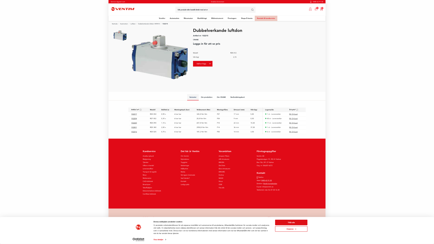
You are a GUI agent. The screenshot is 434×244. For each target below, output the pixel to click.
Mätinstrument (217, 18)
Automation (174, 18)
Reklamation (147, 178)
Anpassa (290, 229)
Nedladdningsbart (237, 97)
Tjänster (145, 162)
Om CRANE (221, 97)
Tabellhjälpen (147, 188)
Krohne (221, 175)
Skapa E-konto (246, 18)
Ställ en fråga (201, 64)
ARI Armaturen (224, 159)
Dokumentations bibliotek (152, 191)
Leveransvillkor (148, 169)
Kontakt (183, 181)
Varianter (192, 97)
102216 (134, 132)
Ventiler (162, 18)
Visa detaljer (158, 239)
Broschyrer (146, 184)
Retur (145, 175)
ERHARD (222, 172)
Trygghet (184, 162)
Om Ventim (185, 156)
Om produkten (206, 97)
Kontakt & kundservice (266, 18)
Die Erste (222, 165)
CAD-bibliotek (148, 181)
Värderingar (185, 165)
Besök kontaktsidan (270, 184)
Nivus (221, 181)
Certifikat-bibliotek (149, 194)
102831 (134, 127)
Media (183, 172)
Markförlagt (202, 18)
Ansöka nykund (148, 156)
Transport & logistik (150, 172)
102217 (134, 114)
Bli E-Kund (293, 114)
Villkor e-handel (148, 165)
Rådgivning (147, 159)
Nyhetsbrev (185, 159)
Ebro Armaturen (224, 169)
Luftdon (133, 24)
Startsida (115, 24)
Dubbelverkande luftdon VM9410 (149, 24)
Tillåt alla (291, 222)
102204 (134, 118)
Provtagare (232, 18)
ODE (220, 184)
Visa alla (221, 188)
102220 (134, 123)
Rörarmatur (188, 18)
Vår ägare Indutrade (188, 175)
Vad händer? (185, 178)
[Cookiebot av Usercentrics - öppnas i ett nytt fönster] (138, 239)
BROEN (221, 162)
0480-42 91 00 (266, 180)
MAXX (221, 178)
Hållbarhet (184, 169)
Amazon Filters (224, 156)
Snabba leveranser (217, 2)
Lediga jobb (185, 184)
